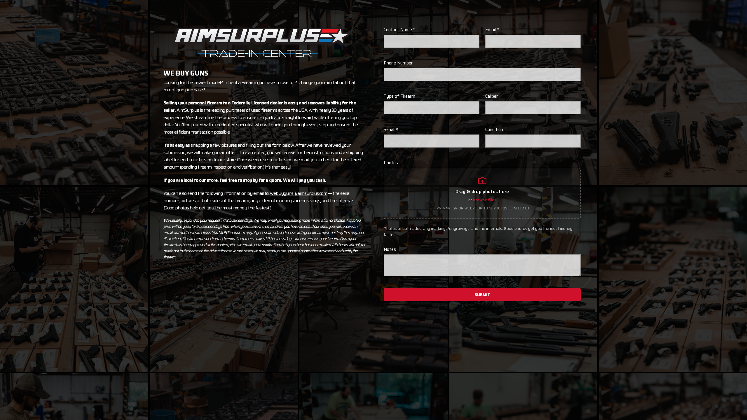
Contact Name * (399, 29)
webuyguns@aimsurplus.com (298, 193)
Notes (390, 249)
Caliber (491, 96)
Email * (492, 29)
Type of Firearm (399, 96)
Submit (482, 294)
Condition (494, 129)
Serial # (391, 129)
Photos (391, 162)
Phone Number (398, 63)
